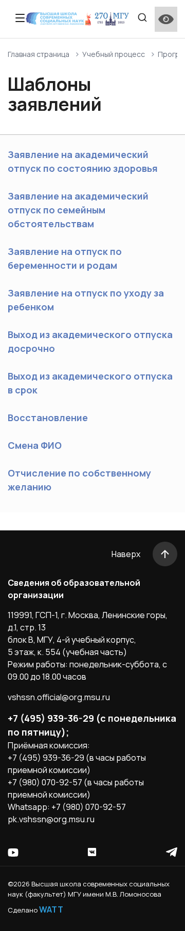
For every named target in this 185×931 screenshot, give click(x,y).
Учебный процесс (113, 54)
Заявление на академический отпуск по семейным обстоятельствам (78, 210)
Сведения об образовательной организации (74, 589)
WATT (51, 909)
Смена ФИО (35, 445)
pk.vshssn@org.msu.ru (51, 819)
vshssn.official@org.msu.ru (59, 697)
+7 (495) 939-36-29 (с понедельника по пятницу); (92, 725)
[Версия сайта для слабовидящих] (166, 19)
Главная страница (38, 54)
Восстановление (48, 417)
